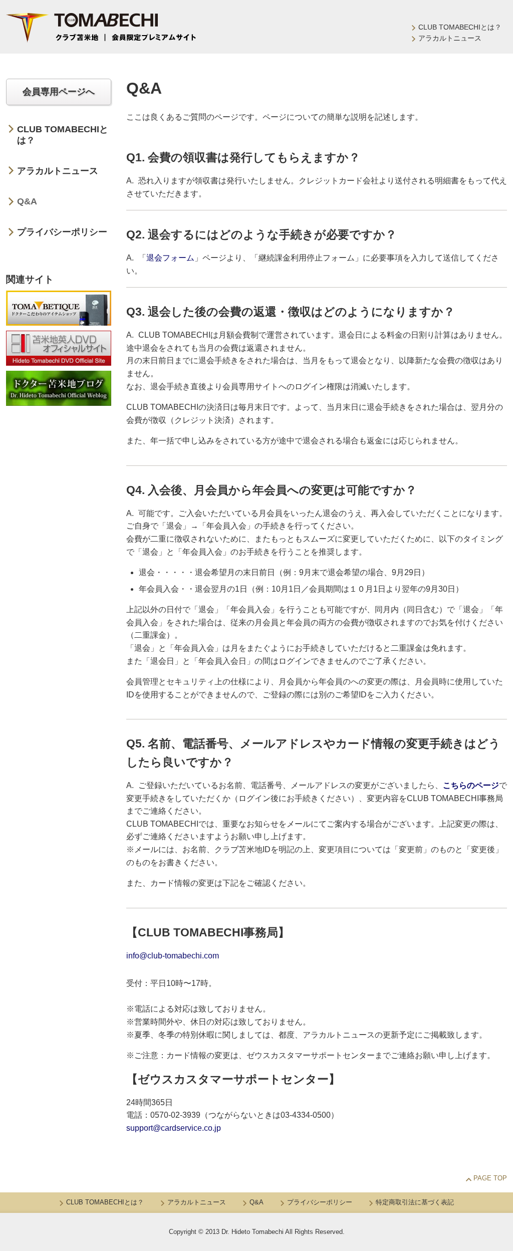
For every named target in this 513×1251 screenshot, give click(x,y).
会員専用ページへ (59, 92)
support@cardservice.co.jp (173, 1128)
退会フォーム (170, 258)
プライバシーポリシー (62, 232)
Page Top (490, 1178)
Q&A (27, 201)
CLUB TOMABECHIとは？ (459, 27)
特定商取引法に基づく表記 (415, 1202)
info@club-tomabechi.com (172, 955)
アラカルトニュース (449, 38)
